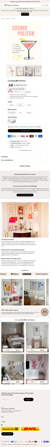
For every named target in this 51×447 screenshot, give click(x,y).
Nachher (18, 349)
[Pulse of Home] (11, 5)
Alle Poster (7, 18)
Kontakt (3, 422)
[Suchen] (42, 5)
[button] (2, 5)
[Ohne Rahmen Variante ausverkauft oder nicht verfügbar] (12, 121)
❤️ (5, 346)
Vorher (7, 349)
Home (2, 18)
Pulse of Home (6, 441)
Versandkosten (28, 92)
